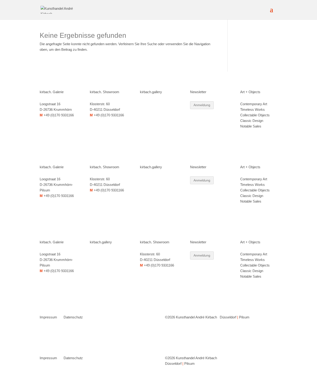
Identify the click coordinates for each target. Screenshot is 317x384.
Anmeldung (202, 105)
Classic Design (251, 121)
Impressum (48, 317)
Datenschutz (73, 317)
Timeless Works (252, 109)
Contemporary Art (253, 104)
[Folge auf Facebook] (153, 105)
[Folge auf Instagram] (143, 105)
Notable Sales (250, 126)
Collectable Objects (255, 115)
